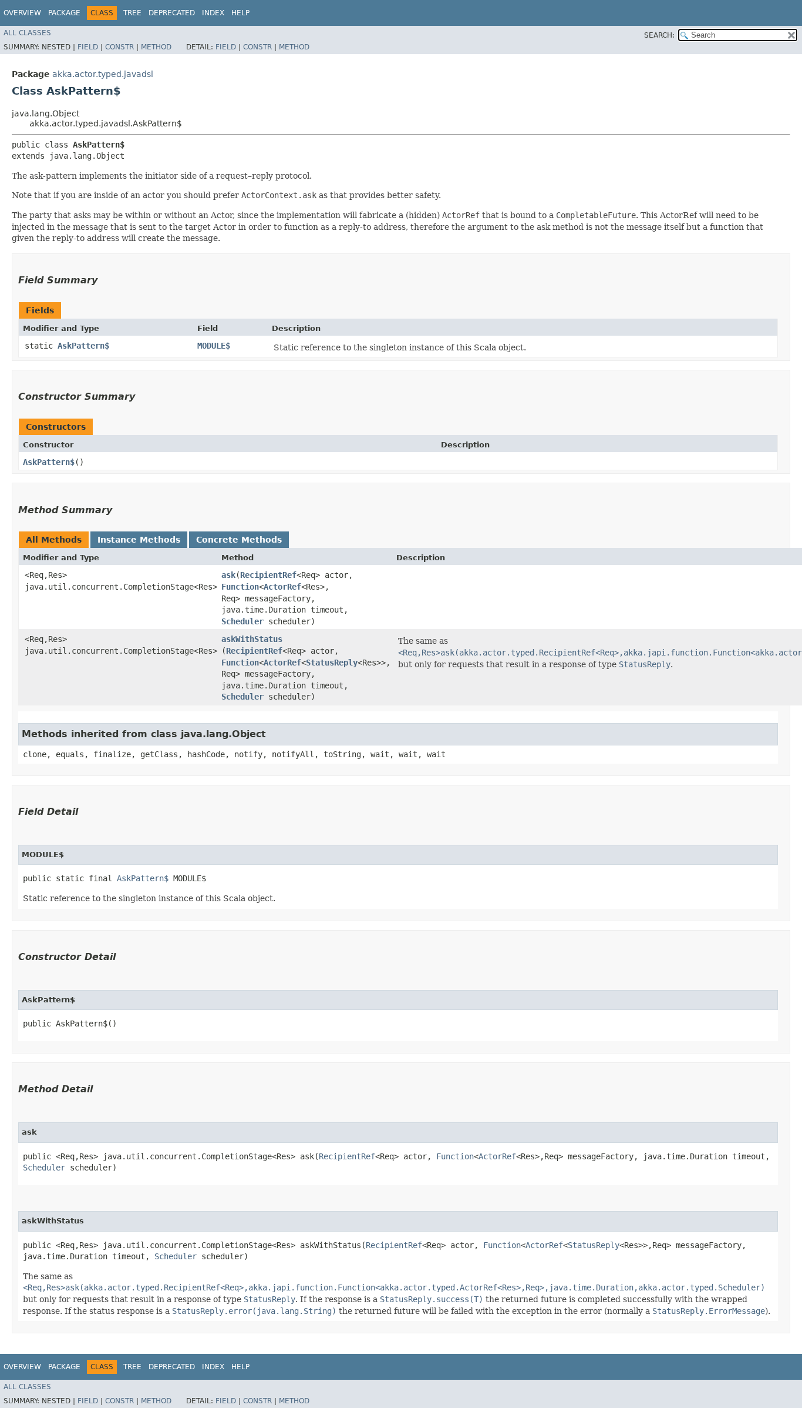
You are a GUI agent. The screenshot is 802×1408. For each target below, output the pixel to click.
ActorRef (282, 586)
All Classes (27, 33)
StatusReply (332, 662)
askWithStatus (251, 639)
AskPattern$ (83, 345)
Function (240, 586)
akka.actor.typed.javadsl (102, 74)
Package (64, 13)
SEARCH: (659, 35)
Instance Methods (138, 539)
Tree (132, 13)
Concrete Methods (239, 539)
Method (156, 47)
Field (87, 47)
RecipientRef (268, 575)
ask (228, 575)
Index (213, 13)
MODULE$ (213, 345)
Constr (119, 47)
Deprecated (172, 13)
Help (240, 13)
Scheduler (242, 621)
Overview (22, 13)
